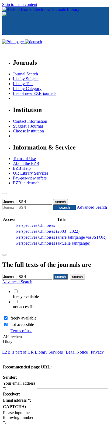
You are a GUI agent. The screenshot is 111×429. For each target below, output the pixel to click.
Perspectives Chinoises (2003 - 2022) (47, 231)
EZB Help (22, 168)
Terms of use (21, 330)
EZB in (26, 183)
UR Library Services (30, 173)
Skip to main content (19, 4)
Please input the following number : (18, 417)
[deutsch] (33, 41)
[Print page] (13, 41)
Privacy (97, 352)
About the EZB (26, 163)
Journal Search (25, 74)
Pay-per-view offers (30, 178)
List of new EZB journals (34, 93)
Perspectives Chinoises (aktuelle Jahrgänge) (53, 243)
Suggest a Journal (28, 126)
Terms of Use (24, 158)
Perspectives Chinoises (35, 225)
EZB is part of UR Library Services (32, 352)
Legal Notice (77, 352)
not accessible (22, 324)
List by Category (27, 88)
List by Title (23, 83)
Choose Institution (28, 131)
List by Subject (26, 79)
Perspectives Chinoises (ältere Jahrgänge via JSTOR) (61, 237)
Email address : (17, 400)
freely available (23, 318)
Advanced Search (92, 207)
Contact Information (30, 121)
